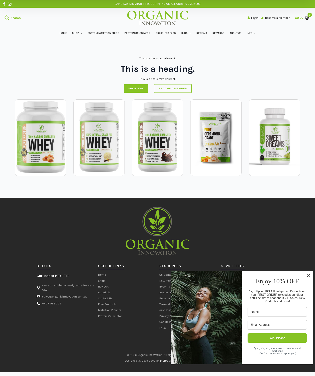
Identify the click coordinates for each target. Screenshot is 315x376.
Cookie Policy (168, 322)
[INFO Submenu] (255, 33)
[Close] (308, 275)
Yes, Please (277, 338)
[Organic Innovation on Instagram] (9, 4)
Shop (101, 280)
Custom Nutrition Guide (103, 33)
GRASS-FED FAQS (166, 33)
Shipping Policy (169, 274)
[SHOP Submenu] (82, 33)
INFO (249, 33)
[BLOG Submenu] (191, 33)
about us (235, 33)
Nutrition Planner (109, 310)
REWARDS (218, 33)
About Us (104, 292)
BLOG (184, 33)
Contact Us (105, 298)
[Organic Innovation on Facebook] (4, 4)
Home (63, 33)
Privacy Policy (168, 316)
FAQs (162, 328)
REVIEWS (201, 33)
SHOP (75, 33)
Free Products (107, 304)
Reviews (103, 286)
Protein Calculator (137, 33)
